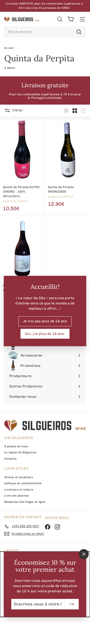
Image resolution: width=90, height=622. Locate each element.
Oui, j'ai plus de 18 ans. (45, 333)
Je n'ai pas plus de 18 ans (45, 321)
